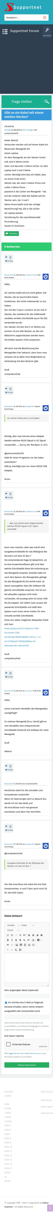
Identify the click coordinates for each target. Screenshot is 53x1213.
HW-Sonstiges (28, 130)
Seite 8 (7, 1138)
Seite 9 (7, 1142)
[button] (13, 925)
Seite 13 (8, 1159)
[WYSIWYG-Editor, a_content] (27, 968)
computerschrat (31, 275)
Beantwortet (8, 275)
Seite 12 (8, 1155)
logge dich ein (14, 1053)
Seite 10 (8, 1146)
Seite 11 (8, 1151)
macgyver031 (29, 406)
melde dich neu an (31, 1053)
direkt (7, 1181)
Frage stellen (22, 102)
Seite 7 (7, 1134)
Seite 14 (8, 1164)
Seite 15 (8, 1168)
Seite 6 (7, 1129)
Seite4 (9, 1121)
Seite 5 (7, 1125)
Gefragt (7, 130)
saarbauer (29, 691)
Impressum (46, 1100)
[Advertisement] (26, 64)
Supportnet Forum (24, 31)
